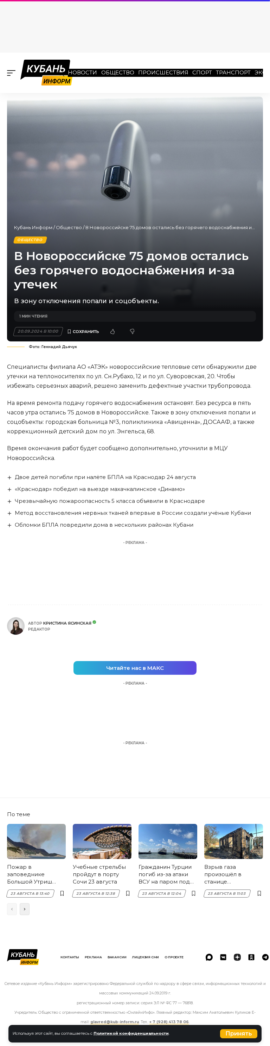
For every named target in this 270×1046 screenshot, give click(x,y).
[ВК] (223, 957)
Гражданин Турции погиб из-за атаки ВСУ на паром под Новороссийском (165, 874)
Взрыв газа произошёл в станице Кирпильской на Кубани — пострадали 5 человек (227, 874)
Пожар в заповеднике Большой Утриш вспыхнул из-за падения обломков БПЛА (34, 874)
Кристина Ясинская (67, 623)
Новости (82, 72)
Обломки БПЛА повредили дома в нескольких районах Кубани (104, 524)
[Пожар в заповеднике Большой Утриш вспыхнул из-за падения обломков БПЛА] (36, 841)
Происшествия (163, 72)
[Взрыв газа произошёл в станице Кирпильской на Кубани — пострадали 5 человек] (233, 841)
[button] (238, 1033)
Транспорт (233, 72)
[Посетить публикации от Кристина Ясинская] (16, 626)
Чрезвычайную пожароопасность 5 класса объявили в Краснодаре (110, 501)
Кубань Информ (33, 227)
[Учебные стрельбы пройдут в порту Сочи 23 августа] (102, 841)
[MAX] (209, 957)
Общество (117, 72)
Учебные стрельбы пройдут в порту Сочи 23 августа (99, 874)
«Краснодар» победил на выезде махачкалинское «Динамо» (100, 489)
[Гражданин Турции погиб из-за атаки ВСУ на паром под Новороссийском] (168, 841)
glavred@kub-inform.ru (114, 1022)
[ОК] (251, 957)
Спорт (202, 72)
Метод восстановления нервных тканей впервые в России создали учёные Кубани (133, 512)
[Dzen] (237, 957)
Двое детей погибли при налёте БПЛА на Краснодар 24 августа (105, 477)
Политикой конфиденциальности (131, 1033)
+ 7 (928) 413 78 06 (169, 1022)
